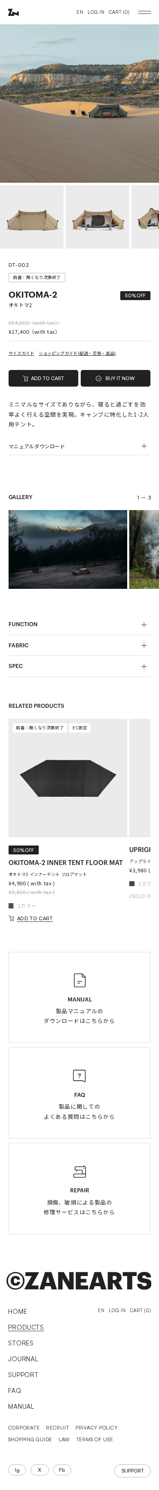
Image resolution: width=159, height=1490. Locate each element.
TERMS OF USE (94, 1439)
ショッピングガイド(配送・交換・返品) (77, 353)
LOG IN (96, 12)
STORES (21, 1343)
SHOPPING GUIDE (30, 1439)
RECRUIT (57, 1427)
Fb (62, 1469)
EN (80, 12)
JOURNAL (23, 1359)
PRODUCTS (26, 1327)
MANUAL (21, 1406)
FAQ (15, 1390)
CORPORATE (24, 1427)
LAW (64, 1439)
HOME (17, 1311)
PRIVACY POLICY (96, 1427)
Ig (17, 1469)
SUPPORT (23, 1375)
